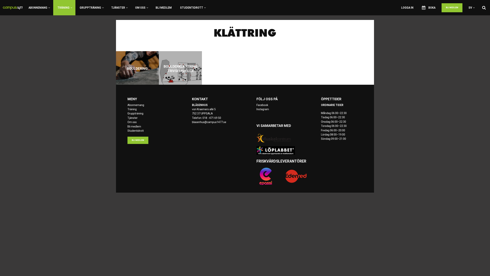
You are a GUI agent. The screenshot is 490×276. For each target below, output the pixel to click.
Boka (431, 7)
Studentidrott (191, 7)
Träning (63, 7)
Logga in (407, 7)
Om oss (140, 7)
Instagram (262, 109)
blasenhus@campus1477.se (209, 122)
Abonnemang (38, 7)
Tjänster (118, 7)
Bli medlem (164, 7)
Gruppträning (90, 7)
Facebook (262, 105)
